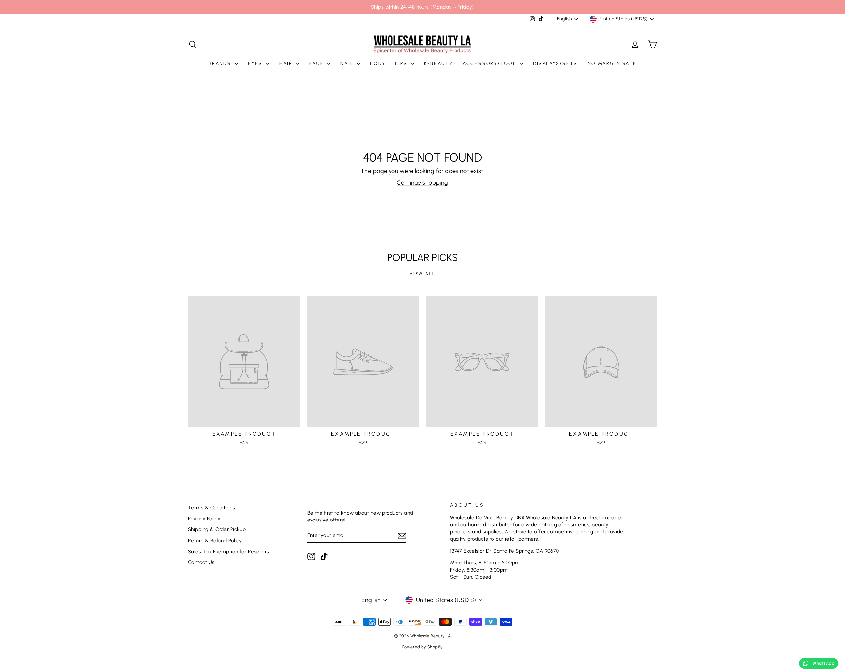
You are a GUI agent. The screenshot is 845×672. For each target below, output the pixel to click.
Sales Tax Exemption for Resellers (228, 551)
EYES (256, 63)
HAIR (286, 63)
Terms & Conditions (211, 507)
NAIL (347, 63)
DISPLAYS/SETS (555, 63)
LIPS (402, 63)
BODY (377, 63)
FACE (317, 63)
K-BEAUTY (438, 63)
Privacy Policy (204, 518)
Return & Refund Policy (215, 540)
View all (423, 273)
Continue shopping (422, 182)
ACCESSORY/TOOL (490, 63)
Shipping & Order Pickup (217, 529)
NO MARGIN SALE (612, 63)
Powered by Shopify (422, 646)
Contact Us (201, 562)
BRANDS (221, 63)
